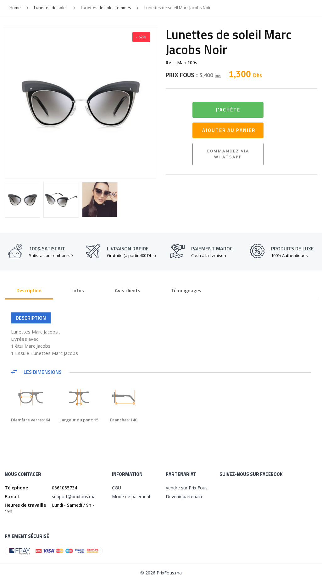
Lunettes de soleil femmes (106, 7)
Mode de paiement (131, 496)
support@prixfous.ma (74, 496)
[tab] (29, 291)
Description (29, 290)
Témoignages (186, 290)
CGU (116, 488)
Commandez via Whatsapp (228, 154)
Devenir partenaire (184, 496)
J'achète (228, 109)
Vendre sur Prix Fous (187, 488)
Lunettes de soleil (51, 7)
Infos (78, 290)
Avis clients (127, 290)
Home (15, 7)
